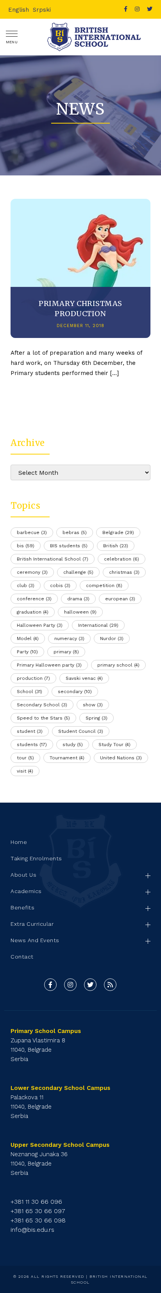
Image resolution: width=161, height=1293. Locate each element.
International (98, 625)
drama (78, 598)
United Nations (121, 758)
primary (66, 651)
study (73, 744)
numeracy (69, 638)
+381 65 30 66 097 (38, 1211)
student (30, 731)
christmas (124, 572)
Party (27, 651)
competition (104, 585)
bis (25, 545)
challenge (78, 572)
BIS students (69, 545)
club (25, 585)
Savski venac (84, 678)
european (120, 598)
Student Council (80, 731)
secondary (75, 691)
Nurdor (111, 638)
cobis (60, 585)
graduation (32, 612)
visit (25, 771)
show (93, 705)
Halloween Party (40, 625)
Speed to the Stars (43, 718)
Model (28, 638)
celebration (121, 559)
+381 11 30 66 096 (36, 1201)
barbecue (32, 532)
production (33, 678)
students (32, 744)
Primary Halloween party (49, 665)
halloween (80, 612)
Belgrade (118, 532)
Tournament (67, 758)
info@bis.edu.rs (32, 1229)
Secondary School (42, 705)
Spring (96, 718)
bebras (75, 532)
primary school (118, 665)
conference (34, 598)
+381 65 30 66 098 (38, 1220)
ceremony (32, 572)
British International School (52, 559)
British (115, 545)
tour (25, 758)
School (29, 691)
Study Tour (114, 744)
